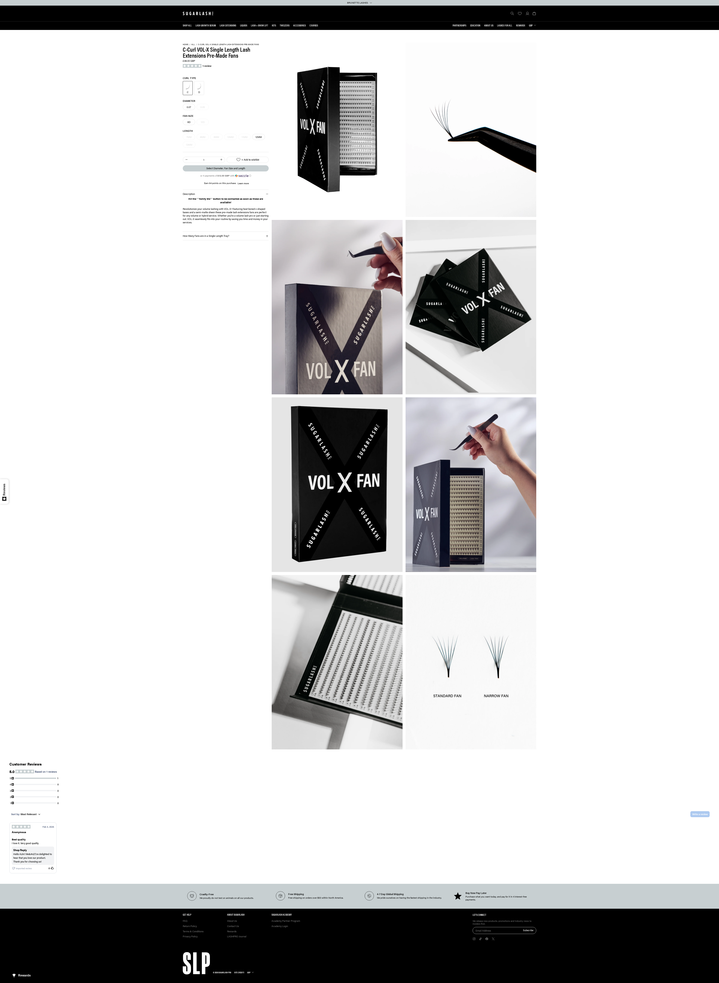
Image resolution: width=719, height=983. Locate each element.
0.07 (189, 107)
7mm (189, 137)
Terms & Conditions (193, 931)
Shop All (187, 25)
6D (188, 122)
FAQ (185, 921)
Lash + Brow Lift (259, 25)
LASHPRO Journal (236, 936)
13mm (189, 144)
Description (189, 194)
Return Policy (190, 926)
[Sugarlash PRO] (198, 13)
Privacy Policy (190, 936)
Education (475, 25)
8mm (202, 137)
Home (185, 44)
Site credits (239, 972)
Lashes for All (504, 25)
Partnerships (459, 25)
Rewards (520, 25)
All (193, 44)
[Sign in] (527, 13)
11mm (245, 137)
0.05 (202, 107)
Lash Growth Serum (205, 25)
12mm (258, 137)
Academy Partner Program (285, 921)
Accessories (299, 25)
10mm (230, 137)
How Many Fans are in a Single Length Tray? (206, 236)
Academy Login (279, 926)
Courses (314, 25)
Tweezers (284, 25)
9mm (216, 137)
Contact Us (233, 926)
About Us (488, 25)
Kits (274, 25)
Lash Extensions (228, 25)
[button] (534, 13)
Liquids (243, 25)
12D (203, 122)
